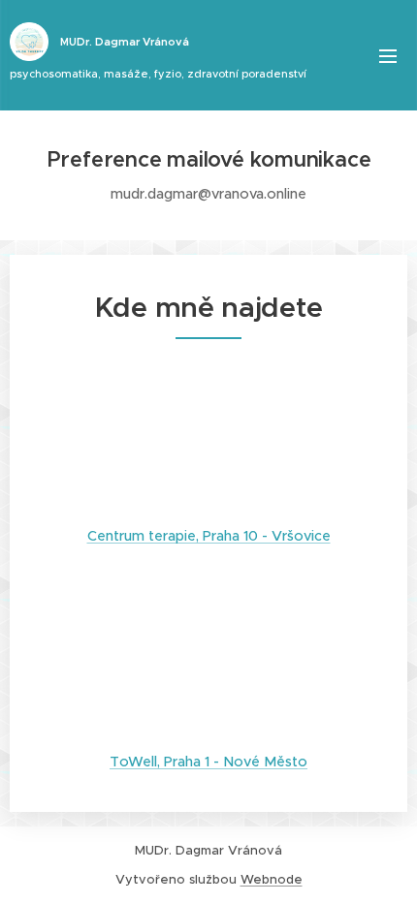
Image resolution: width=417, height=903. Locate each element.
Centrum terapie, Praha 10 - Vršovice (209, 536)
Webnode (272, 879)
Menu (388, 55)
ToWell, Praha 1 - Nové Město (208, 761)
